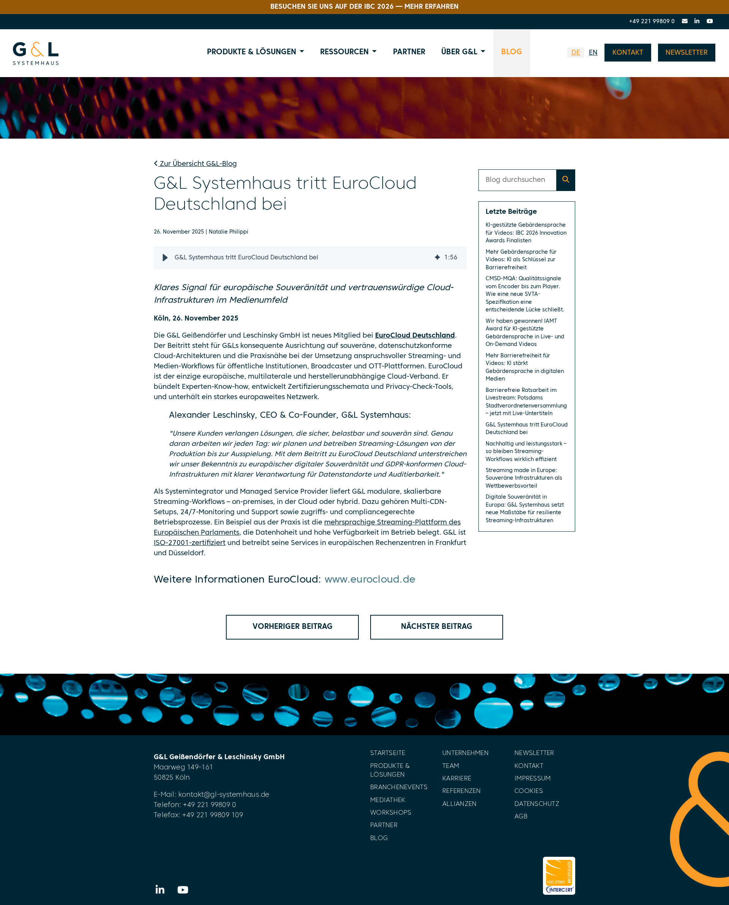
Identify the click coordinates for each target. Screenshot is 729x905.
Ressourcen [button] (344, 52)
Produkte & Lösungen (390, 770)
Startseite (388, 753)
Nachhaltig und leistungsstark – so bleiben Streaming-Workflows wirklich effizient (526, 451)
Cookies (528, 791)
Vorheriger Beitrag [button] (292, 627)
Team (450, 766)
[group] (310, 257)
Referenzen (461, 791)
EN (593, 52)
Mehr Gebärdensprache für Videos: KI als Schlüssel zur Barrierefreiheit (521, 260)
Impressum (532, 778)
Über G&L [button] (459, 52)
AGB (520, 816)
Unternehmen (465, 753)
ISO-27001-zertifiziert (190, 543)
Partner (409, 52)
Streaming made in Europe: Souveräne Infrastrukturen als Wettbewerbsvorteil (524, 478)
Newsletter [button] (687, 52)
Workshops (390, 813)
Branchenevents (399, 787)
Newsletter (534, 753)
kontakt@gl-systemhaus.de (223, 794)
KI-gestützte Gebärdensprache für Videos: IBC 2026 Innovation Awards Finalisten (526, 233)
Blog (511, 52)
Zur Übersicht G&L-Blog (197, 164)
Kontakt (528, 766)
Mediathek (387, 800)
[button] (165, 257)
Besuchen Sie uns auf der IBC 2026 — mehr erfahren (364, 6)
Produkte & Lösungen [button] (251, 52)
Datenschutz (536, 804)
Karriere (456, 778)
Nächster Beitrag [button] (436, 627)
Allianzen (459, 804)
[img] (437, 258)
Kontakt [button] (627, 52)
